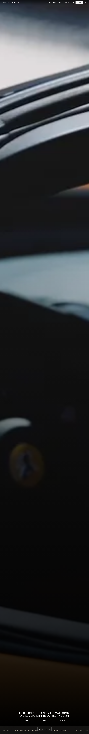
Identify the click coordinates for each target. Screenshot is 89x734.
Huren (44, 720)
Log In (79, 2)
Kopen (26, 720)
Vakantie (62, 720)
